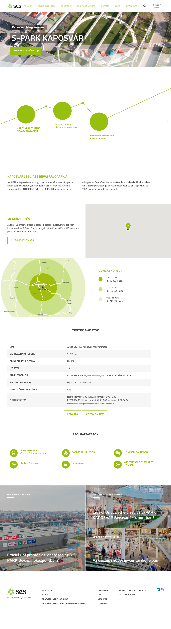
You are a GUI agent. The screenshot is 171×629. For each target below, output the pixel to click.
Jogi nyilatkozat (127, 595)
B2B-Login (103, 590)
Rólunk (28, 6)
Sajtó (118, 6)
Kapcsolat (47, 590)
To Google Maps (24, 240)
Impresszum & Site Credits (132, 590)
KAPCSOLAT (131, 6)
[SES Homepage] (14, 6)
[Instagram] (162, 589)
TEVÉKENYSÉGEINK (46, 6)
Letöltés (72, 414)
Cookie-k (102, 603)
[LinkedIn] (158, 589)
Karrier (105, 6)
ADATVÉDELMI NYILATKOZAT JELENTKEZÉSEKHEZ (64, 603)
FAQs (100, 595)
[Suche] (144, 6)
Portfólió (66, 6)
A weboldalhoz (95, 414)
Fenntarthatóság (86, 6)
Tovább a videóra (24, 50)
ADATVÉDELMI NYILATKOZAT (55, 599)
